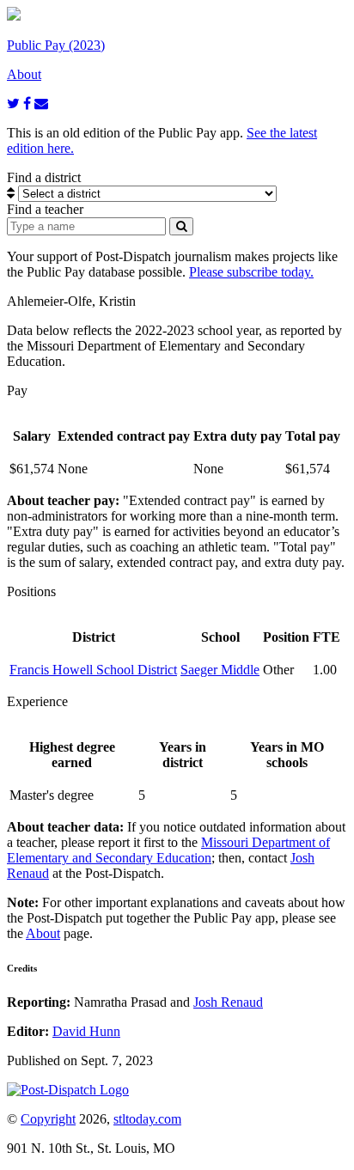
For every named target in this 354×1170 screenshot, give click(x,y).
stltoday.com (147, 1119)
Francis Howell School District (93, 669)
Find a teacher (45, 209)
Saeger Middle (219, 669)
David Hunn (86, 1031)
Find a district (44, 177)
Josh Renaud (228, 1002)
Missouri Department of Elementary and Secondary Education (168, 850)
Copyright (48, 1119)
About (43, 933)
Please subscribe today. (251, 272)
